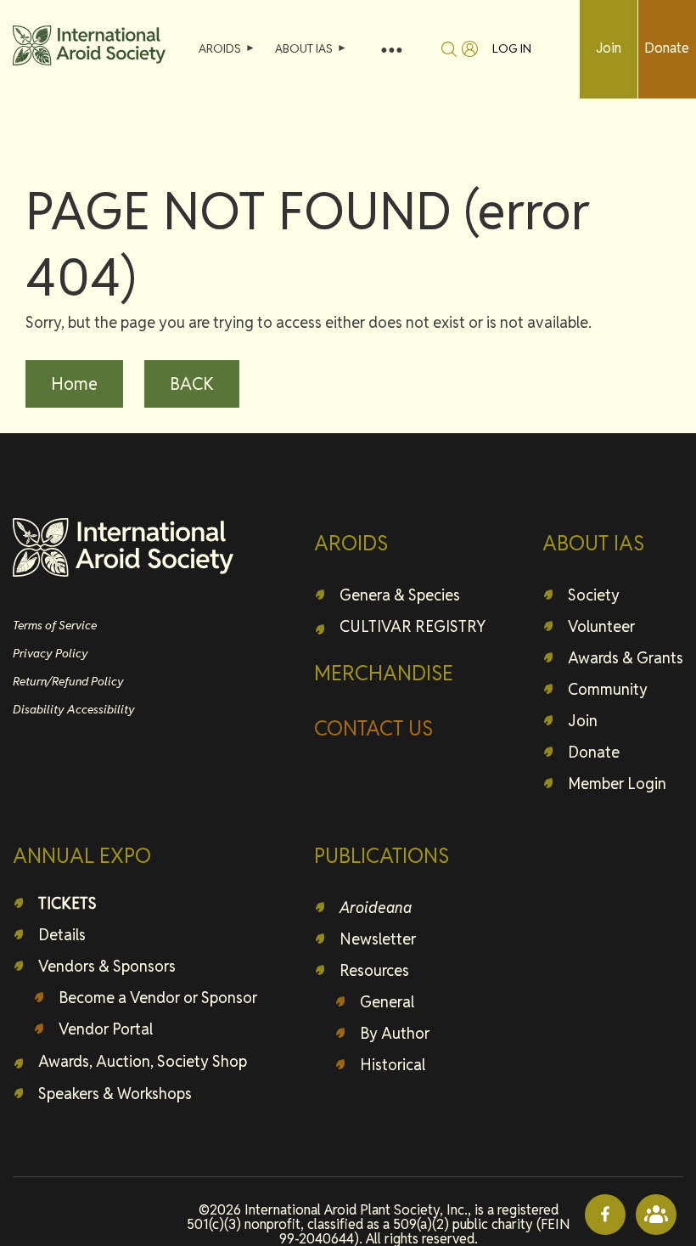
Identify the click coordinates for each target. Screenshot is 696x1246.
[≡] (391, 48)
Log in (512, 48)
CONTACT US (373, 728)
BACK (192, 384)
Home (74, 384)
